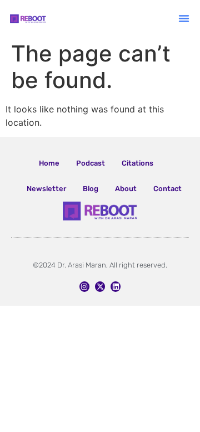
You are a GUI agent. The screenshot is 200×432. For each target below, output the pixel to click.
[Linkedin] (116, 286)
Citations (137, 163)
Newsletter (46, 188)
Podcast (90, 163)
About (126, 188)
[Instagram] (84, 286)
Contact (167, 188)
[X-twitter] (100, 286)
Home (49, 163)
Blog (90, 188)
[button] (184, 18)
